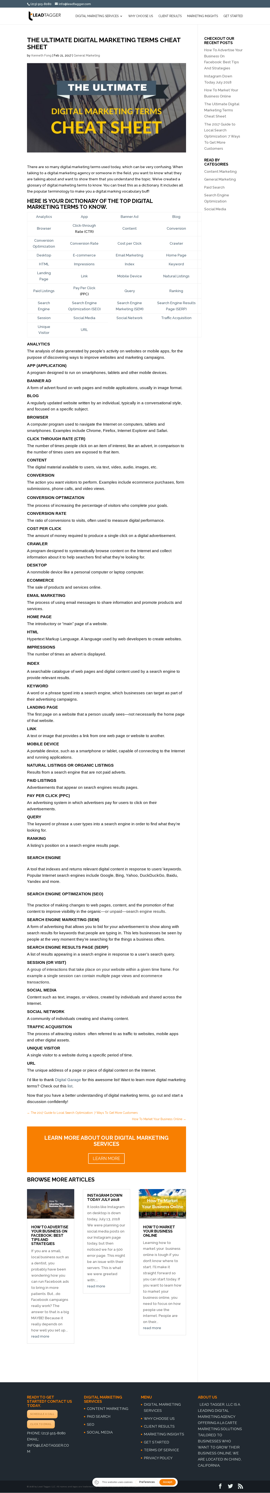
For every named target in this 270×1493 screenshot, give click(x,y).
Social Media (84, 318)
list (70, 1086)
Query (129, 291)
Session (44, 318)
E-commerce (84, 255)
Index (129, 264)
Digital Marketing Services (97, 16)
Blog (176, 216)
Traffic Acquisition (176, 318)
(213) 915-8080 (53, 1433)
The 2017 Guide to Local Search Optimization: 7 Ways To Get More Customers (222, 136)
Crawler (176, 243)
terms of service (161, 1450)
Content (129, 228)
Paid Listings (43, 291)
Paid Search (214, 187)
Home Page (176, 255)
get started (156, 1442)
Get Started (233, 16)
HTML (44, 264)
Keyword (176, 264)
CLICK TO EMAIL (41, 1424)
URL (84, 330)
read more (40, 1336)
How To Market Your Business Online (159, 1231)
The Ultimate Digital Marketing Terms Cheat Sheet (221, 110)
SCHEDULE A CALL (42, 1414)
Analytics (44, 216)
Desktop (44, 255)
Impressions (84, 264)
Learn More (106, 1158)
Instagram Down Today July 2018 (104, 1197)
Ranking (176, 291)
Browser (44, 228)
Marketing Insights (202, 16)
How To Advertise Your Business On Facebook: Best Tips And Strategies (49, 1235)
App (84, 216)
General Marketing (87, 55)
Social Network (129, 318)
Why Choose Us (140, 16)
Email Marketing (129, 255)
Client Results (170, 16)
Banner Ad (129, 216)
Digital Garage (68, 1080)
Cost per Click (129, 243)
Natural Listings (176, 276)
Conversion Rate (84, 243)
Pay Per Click (84, 288)
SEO (90, 1424)
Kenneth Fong (41, 55)
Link (84, 276)
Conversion (176, 228)
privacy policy (158, 1458)
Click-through (84, 225)
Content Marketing (220, 171)
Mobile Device (129, 276)
